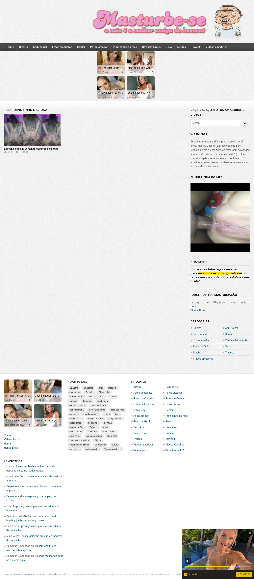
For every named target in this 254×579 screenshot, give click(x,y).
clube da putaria (96, 396)
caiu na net (74, 392)
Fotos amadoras (62, 47)
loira (117, 414)
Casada (89, 392)
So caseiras (100, 444)
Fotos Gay (139, 410)
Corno (113, 396)
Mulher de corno (95, 418)
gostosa (73, 414)
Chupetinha (104, 392)
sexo (105, 427)
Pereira (10, 486)
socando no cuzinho (79, 444)
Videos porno (140, 450)
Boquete (112, 388)
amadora (73, 388)
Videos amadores (112, 449)
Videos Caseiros (174, 444)
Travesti (196, 47)
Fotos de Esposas (143, 404)
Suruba (181, 47)
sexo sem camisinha (79, 440)
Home (10, 47)
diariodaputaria (76, 410)
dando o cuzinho (77, 405)
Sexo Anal (139, 427)
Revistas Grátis (151, 47)
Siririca (98, 440)
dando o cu (102, 401)
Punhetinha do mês (125, 47)
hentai (107, 414)
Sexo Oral (171, 427)
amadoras (88, 388)
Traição (137, 438)
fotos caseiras (117, 410)
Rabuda (93, 427)
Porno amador (99, 47)
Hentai (81, 47)
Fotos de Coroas (175, 398)
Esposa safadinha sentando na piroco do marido (31, 148)
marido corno (75, 418)
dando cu (87, 401)
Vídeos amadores (216, 47)
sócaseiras (74, 449)
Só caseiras (140, 433)
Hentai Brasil (11, 447)
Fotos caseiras (174, 392)
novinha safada (76, 427)
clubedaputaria (76, 396)
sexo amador (75, 431)
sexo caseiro (109, 431)
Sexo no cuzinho (94, 436)
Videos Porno (198, 310)
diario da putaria (98, 405)
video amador (92, 449)
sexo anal (92, 431)
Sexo (169, 47)
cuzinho (73, 401)
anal (101, 388)
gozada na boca (90, 414)
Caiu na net (40, 47)
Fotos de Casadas (143, 398)
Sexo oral (111, 436)
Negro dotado (115, 418)
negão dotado (76, 423)
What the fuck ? (174, 450)
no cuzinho (93, 423)
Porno (193, 306)
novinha (108, 423)
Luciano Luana (14, 466)
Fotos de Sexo (173, 404)
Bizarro (23, 47)
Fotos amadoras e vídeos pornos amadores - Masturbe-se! (32, 574)
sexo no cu (74, 436)
